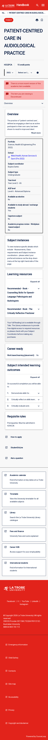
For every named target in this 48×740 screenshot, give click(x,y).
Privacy (11, 710)
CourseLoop (41, 736)
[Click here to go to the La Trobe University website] (8, 6)
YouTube (25, 601)
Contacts (12, 671)
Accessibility (13, 697)
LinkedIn (35, 601)
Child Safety (13, 658)
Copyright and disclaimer (18, 723)
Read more (36, 133)
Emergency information (18, 645)
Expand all (35, 282)
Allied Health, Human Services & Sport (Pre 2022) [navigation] (24, 157)
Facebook (11, 601)
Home (4, 13)
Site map (12, 684)
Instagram (24, 604)
